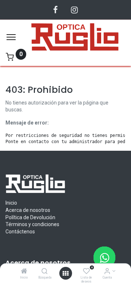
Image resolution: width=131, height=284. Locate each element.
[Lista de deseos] (86, 272)
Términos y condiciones (32, 224)
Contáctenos (20, 231)
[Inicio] (24, 272)
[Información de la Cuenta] (107, 272)
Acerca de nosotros (27, 210)
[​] (55, 9)
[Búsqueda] (44, 272)
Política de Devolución (30, 217)
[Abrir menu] (65, 273)
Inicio (11, 203)
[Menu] (11, 37)
